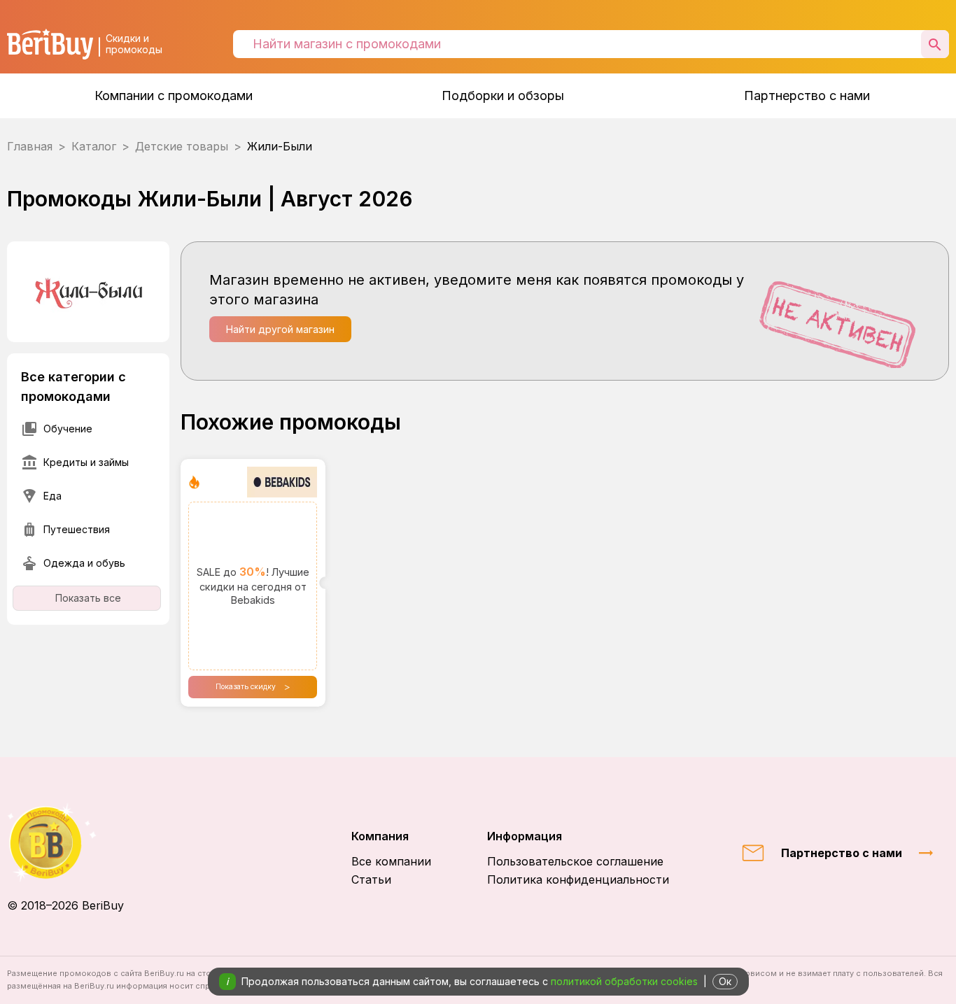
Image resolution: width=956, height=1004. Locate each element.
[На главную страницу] (65, 843)
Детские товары (181, 146)
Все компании (391, 861)
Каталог (93, 146)
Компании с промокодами (173, 95)
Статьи (371, 879)
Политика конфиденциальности (578, 879)
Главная (29, 146)
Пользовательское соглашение (575, 861)
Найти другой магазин (280, 329)
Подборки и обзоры (503, 95)
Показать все (88, 598)
